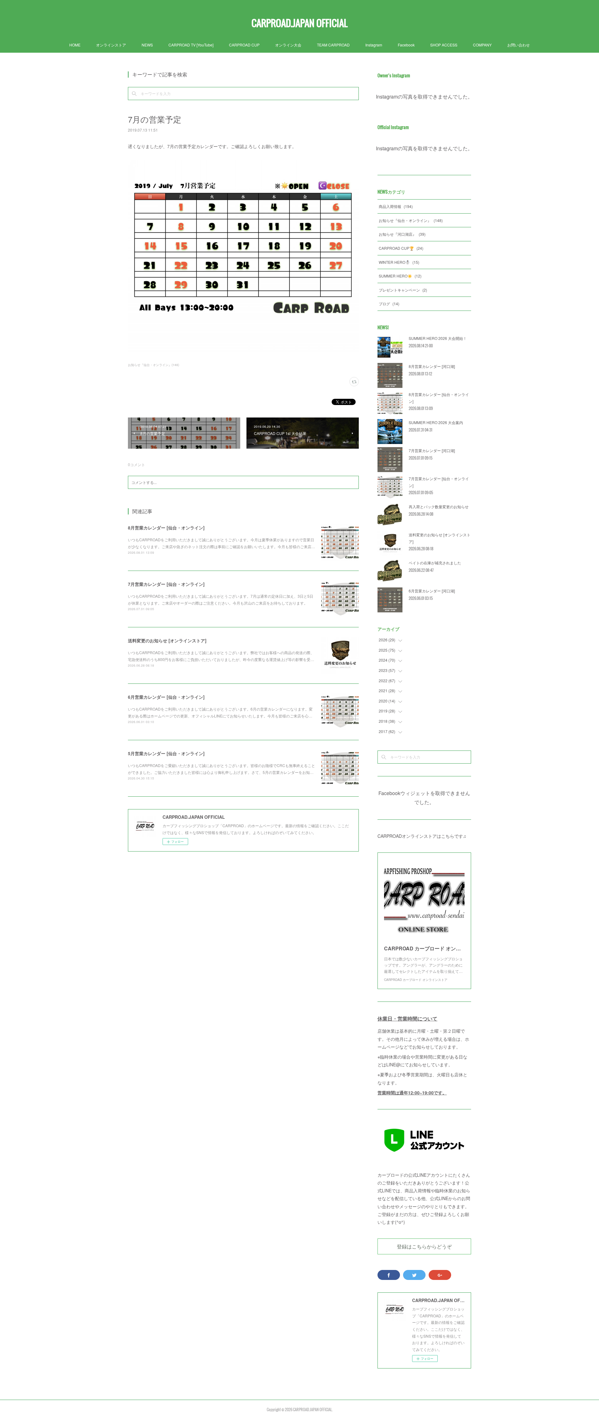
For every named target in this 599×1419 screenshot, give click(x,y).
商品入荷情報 (396, 206)
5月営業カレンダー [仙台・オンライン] (166, 753)
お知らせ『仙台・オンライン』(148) (153, 365)
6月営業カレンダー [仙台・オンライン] (166, 697)
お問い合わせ (518, 44)
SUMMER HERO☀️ (400, 275)
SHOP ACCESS (443, 44)
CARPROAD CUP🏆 (401, 248)
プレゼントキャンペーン (403, 289)
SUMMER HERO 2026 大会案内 (436, 422)
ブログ (389, 303)
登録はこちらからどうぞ (424, 1246)
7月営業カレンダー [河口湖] (432, 450)
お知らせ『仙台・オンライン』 (411, 220)
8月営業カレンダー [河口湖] (432, 366)
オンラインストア (111, 44)
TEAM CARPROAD (333, 44)
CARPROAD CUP (244, 44)
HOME (74, 44)
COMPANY (482, 44)
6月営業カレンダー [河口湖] (432, 590)
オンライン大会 (288, 44)
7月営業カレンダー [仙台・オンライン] (166, 584)
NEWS (147, 44)
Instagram (373, 44)
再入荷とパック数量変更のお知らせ (439, 506)
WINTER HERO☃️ (399, 262)
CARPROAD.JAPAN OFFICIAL (299, 23)
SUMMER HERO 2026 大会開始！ (438, 338)
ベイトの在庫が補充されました (435, 562)
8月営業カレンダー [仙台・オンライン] (166, 527)
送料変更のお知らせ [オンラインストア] (167, 640)
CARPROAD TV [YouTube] (190, 44)
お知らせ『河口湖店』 (402, 234)
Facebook (406, 44)
